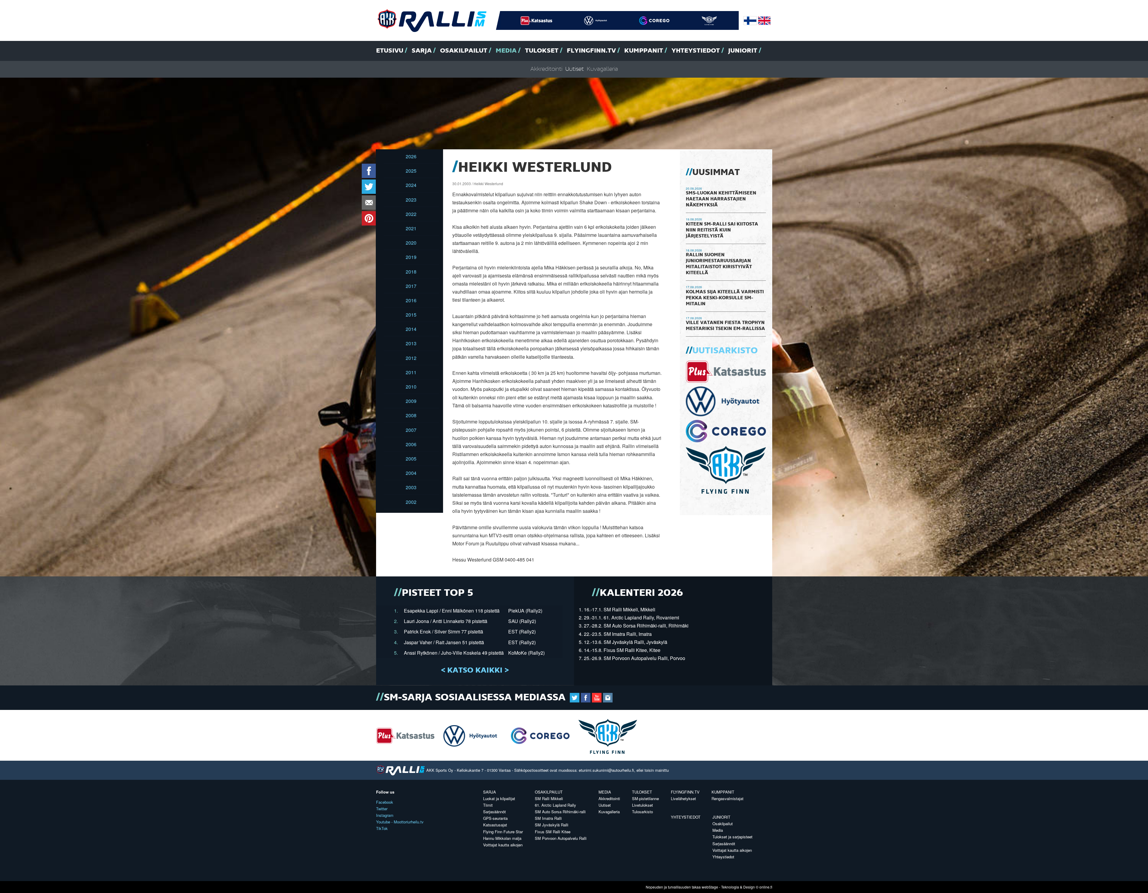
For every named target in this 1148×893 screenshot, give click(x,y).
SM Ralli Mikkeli (549, 798)
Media (506, 50)
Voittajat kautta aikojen (503, 845)
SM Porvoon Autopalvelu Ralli (561, 838)
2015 (411, 314)
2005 (411, 458)
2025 (411, 170)
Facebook (384, 802)
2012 (411, 358)
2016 (411, 300)
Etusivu (389, 50)
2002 (411, 501)
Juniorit (742, 50)
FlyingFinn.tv (591, 50)
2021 (411, 228)
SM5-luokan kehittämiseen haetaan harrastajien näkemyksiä (721, 199)
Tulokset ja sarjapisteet (732, 837)
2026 (411, 156)
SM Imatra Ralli (548, 818)
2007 (411, 429)
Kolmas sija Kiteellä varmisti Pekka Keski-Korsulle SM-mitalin (725, 298)
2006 (411, 444)
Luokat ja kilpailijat (499, 798)
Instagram (384, 815)
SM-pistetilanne (645, 798)
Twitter (381, 808)
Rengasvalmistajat (728, 798)
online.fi (765, 886)
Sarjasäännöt (494, 811)
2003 (411, 487)
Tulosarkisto (642, 811)
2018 (411, 271)
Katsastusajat (495, 825)
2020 (411, 242)
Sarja (422, 50)
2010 (411, 386)
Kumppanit (643, 50)
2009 (411, 401)
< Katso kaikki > (475, 670)
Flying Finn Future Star (503, 831)
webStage (710, 886)
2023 (411, 199)
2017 (411, 286)
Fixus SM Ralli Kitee (552, 831)
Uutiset (574, 69)
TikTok (382, 828)
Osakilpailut (463, 50)
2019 (411, 257)
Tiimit (488, 805)
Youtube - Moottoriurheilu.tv (400, 822)
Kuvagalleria (602, 69)
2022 (411, 214)
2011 (411, 372)
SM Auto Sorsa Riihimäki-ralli (560, 811)
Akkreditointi (546, 69)
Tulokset (541, 50)
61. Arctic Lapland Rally (555, 805)
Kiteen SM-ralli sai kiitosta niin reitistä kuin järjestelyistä (722, 230)
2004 (411, 472)
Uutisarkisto (725, 350)
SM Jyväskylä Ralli (551, 825)
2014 (411, 329)
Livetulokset (642, 805)
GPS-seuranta (495, 818)
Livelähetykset (683, 798)
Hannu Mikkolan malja (502, 838)
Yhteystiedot (695, 50)
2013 (411, 343)
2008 (411, 415)
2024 (411, 185)
